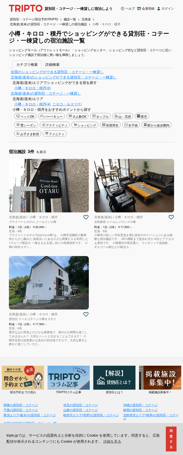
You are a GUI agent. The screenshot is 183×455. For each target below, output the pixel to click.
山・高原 (125, 116)
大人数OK (79, 116)
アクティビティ (57, 125)
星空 (144, 116)
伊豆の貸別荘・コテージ (80, 404)
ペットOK (27, 116)
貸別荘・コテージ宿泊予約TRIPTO (34, 19)
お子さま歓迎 (29, 134)
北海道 (86, 19)
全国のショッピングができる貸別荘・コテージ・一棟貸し (57, 71)
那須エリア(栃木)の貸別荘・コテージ (30, 414)
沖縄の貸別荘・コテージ (140, 404)
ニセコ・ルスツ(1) (67, 104)
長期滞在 (112, 125)
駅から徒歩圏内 (158, 125)
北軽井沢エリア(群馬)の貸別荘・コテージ (151, 416)
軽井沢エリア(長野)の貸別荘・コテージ (91, 414)
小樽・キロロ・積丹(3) (32, 87)
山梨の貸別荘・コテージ (80, 409)
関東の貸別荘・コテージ (21, 404)
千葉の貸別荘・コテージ (21, 409)
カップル (102, 116)
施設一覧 (70, 19)
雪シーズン (28, 125)
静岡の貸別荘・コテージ (140, 409)
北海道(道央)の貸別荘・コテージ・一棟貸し (46, 93)
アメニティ (56, 134)
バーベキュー (53, 116)
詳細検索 (52, 64)
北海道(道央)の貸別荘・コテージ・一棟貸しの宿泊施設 (48, 24)
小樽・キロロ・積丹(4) (32, 104)
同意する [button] (171, 439)
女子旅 (133, 125)
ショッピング (86, 125)
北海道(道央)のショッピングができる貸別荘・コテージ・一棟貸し (63, 77)
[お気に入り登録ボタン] (85, 217)
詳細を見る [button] (112, 441)
